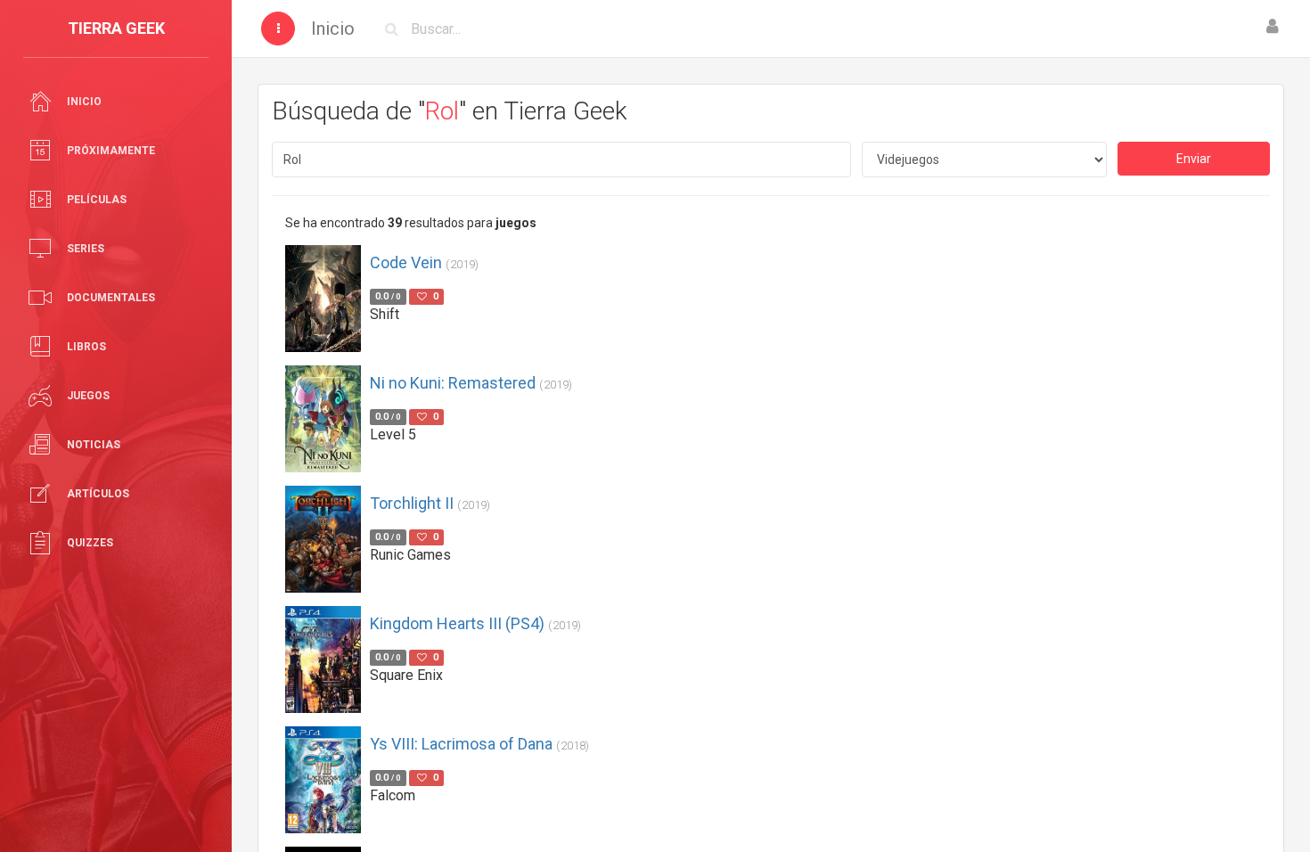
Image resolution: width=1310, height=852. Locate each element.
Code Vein (424, 262)
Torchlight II (430, 503)
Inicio (333, 28)
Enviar (1193, 159)
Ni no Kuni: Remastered (471, 382)
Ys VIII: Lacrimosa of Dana (479, 743)
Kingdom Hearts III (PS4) (475, 623)
